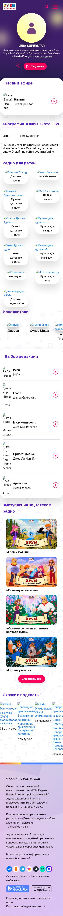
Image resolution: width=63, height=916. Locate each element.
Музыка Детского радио (16, 203)
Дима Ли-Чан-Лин (25, 458)
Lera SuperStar (23, 104)
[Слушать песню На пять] (54, 101)
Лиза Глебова (22, 488)
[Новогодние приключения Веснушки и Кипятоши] (26, 711)
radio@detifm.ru (16, 802)
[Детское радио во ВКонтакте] (9, 869)
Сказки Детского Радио (16, 230)
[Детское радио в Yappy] (42, 869)
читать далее (44, 56)
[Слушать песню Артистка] (55, 485)
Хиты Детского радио (16, 257)
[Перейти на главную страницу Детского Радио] (9, 6)
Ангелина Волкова (25, 427)
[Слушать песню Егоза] (55, 395)
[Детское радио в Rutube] (36, 869)
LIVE (56, 124)
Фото (45, 124)
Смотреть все (31, 678)
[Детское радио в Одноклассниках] (16, 869)
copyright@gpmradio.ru (39, 846)
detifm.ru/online (27, 56)
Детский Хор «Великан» (25, 397)
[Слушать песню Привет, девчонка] (55, 456)
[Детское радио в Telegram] (22, 869)
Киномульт (16, 276)
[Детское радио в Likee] (29, 869)
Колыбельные (47, 176)
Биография (13, 124)
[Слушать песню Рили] (55, 372)
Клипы (32, 124)
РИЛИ (16, 374)
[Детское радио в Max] (49, 869)
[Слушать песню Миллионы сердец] (55, 424)
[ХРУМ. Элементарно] (43, 706)
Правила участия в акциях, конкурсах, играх (29, 900)
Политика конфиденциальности (25, 906)
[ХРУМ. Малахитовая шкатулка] (9, 708)
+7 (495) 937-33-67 (31, 806)
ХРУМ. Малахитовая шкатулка (9, 720)
